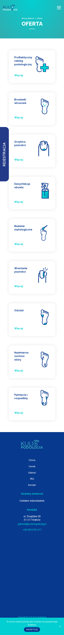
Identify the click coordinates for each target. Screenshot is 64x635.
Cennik (32, 466)
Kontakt (32, 485)
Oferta (32, 460)
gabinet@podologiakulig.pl (32, 524)
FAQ (32, 479)
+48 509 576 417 (32, 529)
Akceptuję (32, 629)
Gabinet (32, 472)
